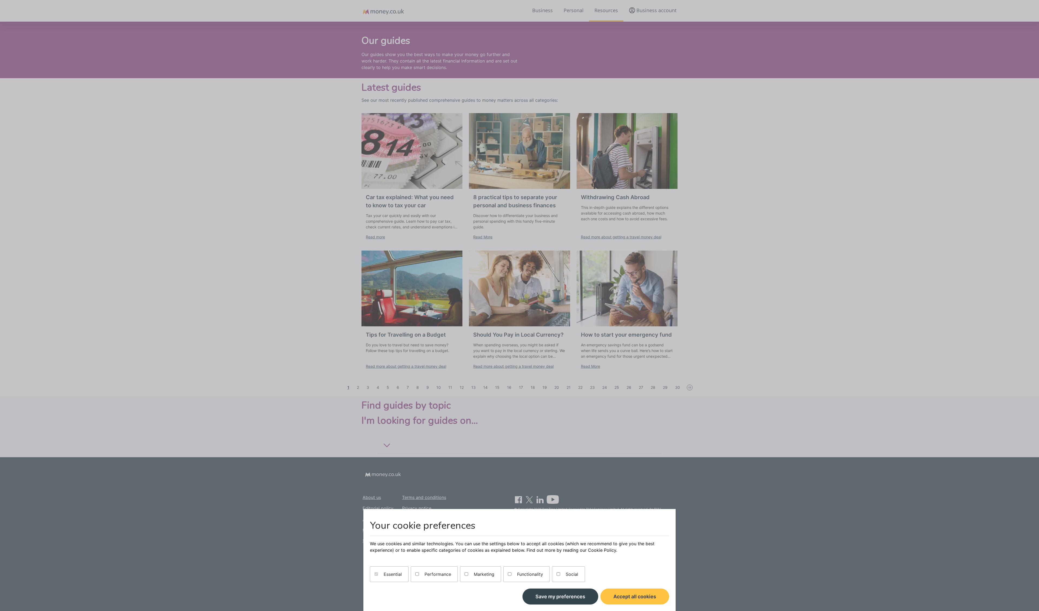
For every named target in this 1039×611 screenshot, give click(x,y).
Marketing (483, 574)
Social (571, 574)
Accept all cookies (634, 596)
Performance (437, 574)
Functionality (529, 574)
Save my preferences (560, 596)
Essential (392, 574)
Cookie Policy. (602, 550)
